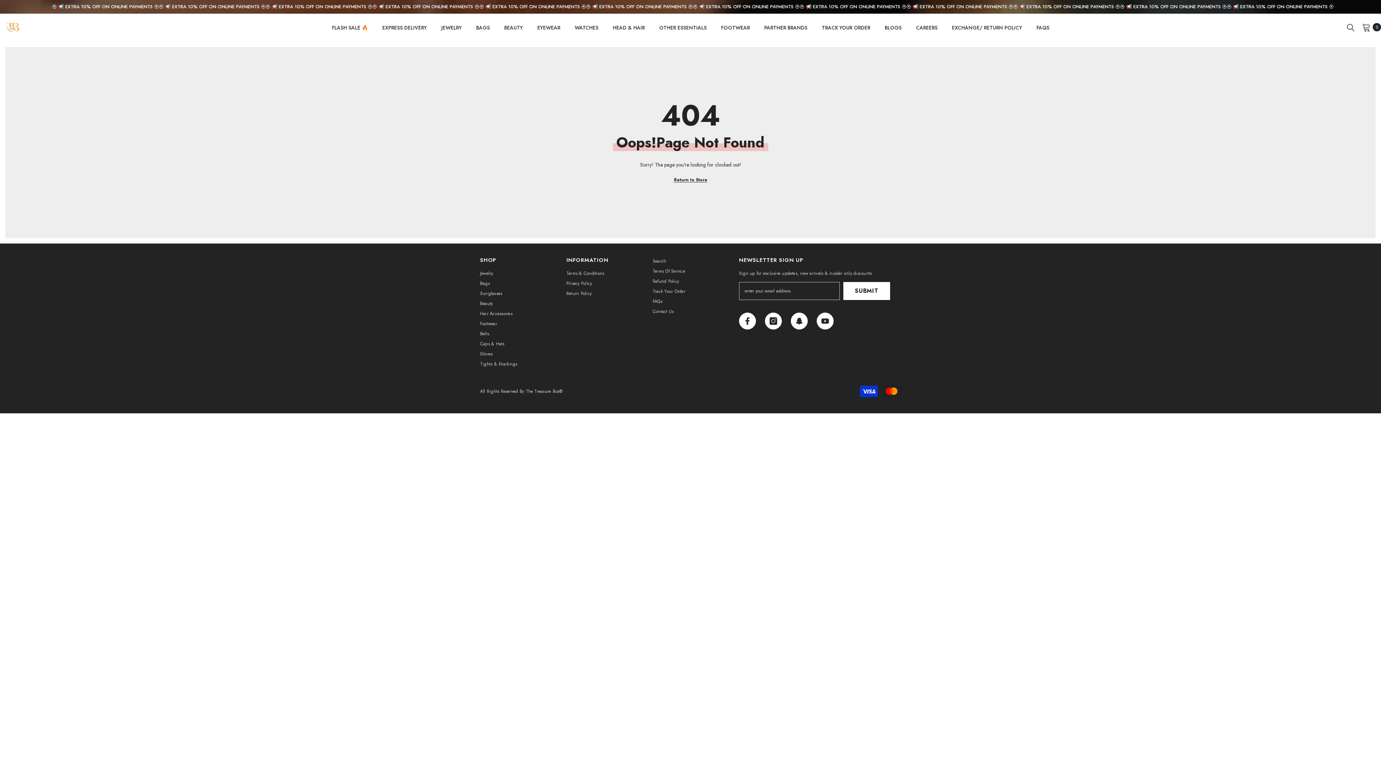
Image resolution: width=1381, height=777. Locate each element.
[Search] (1350, 27)
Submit (867, 291)
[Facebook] (747, 321)
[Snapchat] (799, 321)
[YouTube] (825, 321)
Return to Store (690, 180)
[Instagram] (773, 321)
